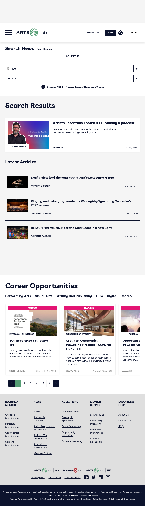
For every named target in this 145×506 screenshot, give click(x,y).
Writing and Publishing (74, 296)
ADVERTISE (92, 32)
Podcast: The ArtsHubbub (40, 437)
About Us (123, 414)
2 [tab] (24, 383)
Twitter (93, 477)
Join (110, 32)
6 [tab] (49, 383)
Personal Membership (12, 425)
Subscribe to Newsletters (40, 446)
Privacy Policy (38, 477)
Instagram (108, 477)
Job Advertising (70, 411)
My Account (97, 414)
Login (133, 32)
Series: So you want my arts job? (44, 428)
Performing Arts (18, 296)
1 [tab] (18, 383)
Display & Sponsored (68, 419)
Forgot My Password (96, 422)
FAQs (121, 426)
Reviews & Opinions (39, 419)
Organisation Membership (12, 434)
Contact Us (124, 420)
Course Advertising (72, 441)
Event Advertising (71, 426)
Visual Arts (43, 296)
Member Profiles (43, 453)
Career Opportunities (41, 285)
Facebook (86, 477)
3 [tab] (30, 383)
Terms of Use (55, 477)
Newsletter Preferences (96, 431)
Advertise (72, 56)
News (37, 411)
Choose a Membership (12, 416)
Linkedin (101, 477)
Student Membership (12, 443)
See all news (44, 49)
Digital (112, 296)
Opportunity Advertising (69, 434)
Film (99, 296)
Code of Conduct (73, 477)
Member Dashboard (96, 440)
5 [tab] (43, 383)
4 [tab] (37, 383)
